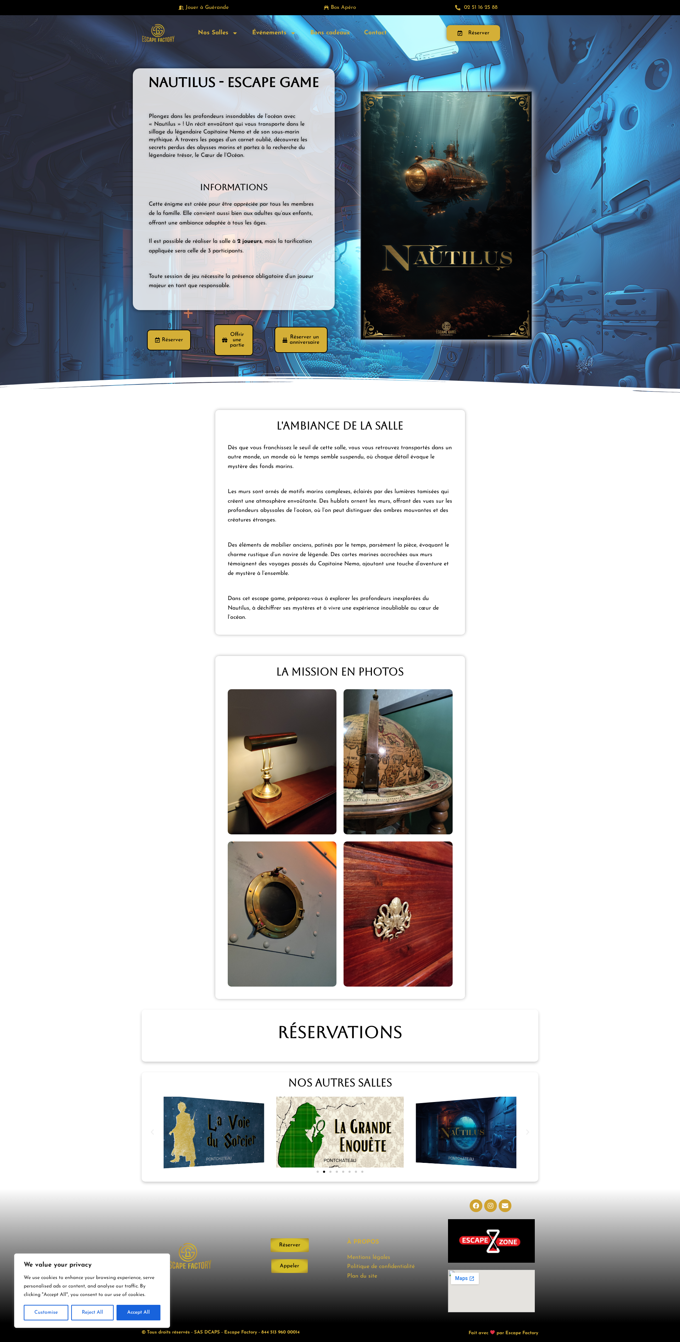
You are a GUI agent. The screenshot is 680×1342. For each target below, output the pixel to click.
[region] (92, 1291)
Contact (375, 33)
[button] (152, 1132)
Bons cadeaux (330, 33)
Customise (46, 1312)
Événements (269, 33)
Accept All (138, 1312)
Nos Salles (213, 33)
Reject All (92, 1312)
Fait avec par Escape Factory (503, 1332)
